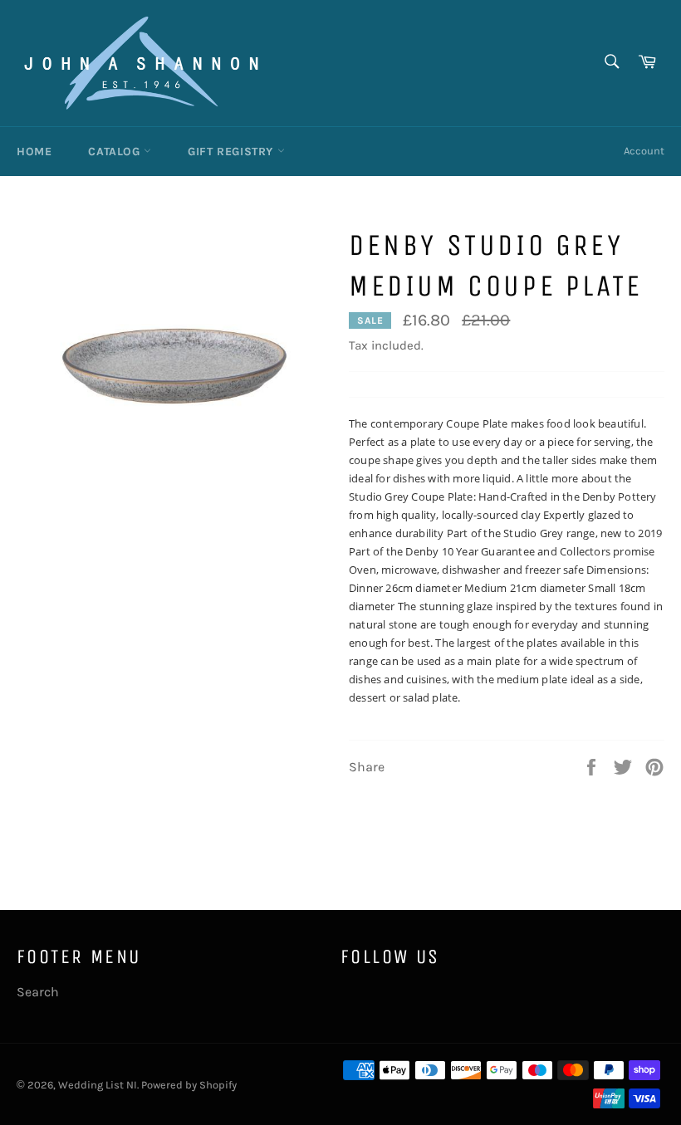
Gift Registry (232, 151)
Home (34, 151)
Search (38, 992)
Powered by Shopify (189, 1085)
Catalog (116, 151)
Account (644, 150)
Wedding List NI (97, 1085)
